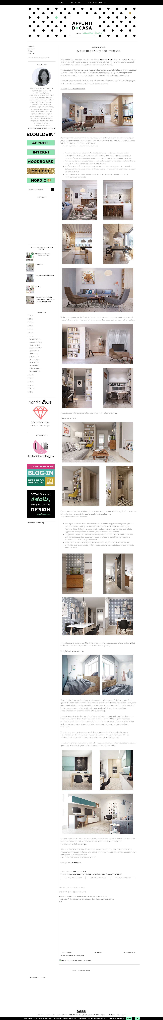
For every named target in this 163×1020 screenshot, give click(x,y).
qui (116, 413)
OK (137, 1018)
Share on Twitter (123, 878)
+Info (129, 1018)
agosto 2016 (33, 351)
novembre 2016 (34, 342)
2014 (29, 378)
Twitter (30, 51)
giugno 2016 (33, 357)
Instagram (31, 49)
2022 (29, 315)
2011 (29, 388)
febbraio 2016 (34, 368)
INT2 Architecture (107, 59)
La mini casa (39, 265)
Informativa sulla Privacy (36, 523)
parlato (126, 59)
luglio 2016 (33, 354)
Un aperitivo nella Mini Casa (44, 275)
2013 (29, 382)
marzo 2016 (33, 365)
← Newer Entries (65, 953)
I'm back (37, 286)
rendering (118, 874)
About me (76, 2)
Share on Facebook (73, 878)
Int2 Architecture (74, 862)
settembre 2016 (34, 348)
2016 (29, 336)
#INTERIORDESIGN (76, 874)
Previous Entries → (130, 953)
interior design (107, 874)
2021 (29, 319)
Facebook (31, 47)
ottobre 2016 (33, 345)
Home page (97, 953)
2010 (29, 392)
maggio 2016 (33, 359)
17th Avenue (85, 971)
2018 (29, 329)
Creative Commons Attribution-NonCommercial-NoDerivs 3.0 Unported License (94, 1015)
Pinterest (31, 53)
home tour (87, 874)
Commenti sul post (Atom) (76, 955)
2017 (29, 333)
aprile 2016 (33, 362)
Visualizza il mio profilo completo (41, 128)
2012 (29, 385)
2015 (29, 375)
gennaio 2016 (34, 371)
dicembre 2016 (34, 339)
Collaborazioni (97, 2)
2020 (29, 322)
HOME (61, 2)
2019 (29, 326)
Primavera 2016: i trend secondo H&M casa (42, 254)
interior (96, 874)
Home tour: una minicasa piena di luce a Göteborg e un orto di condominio (44, 299)
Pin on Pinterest (98, 878)
